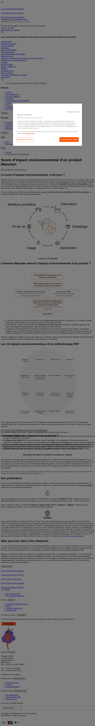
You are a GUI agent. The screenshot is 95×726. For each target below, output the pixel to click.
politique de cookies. (30, 133)
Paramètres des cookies (25, 139)
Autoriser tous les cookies (69, 139)
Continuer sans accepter (73, 111)
